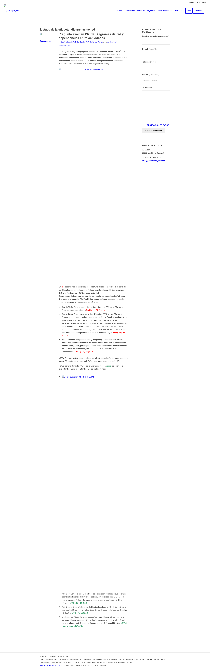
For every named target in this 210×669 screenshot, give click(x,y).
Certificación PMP (83, 42)
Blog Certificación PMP (68, 42)
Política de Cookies (56, 665)
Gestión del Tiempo (96, 42)
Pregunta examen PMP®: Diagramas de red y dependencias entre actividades (91, 36)
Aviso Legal (44, 665)
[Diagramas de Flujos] (46, 39)
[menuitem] (119, 10)
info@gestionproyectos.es (153, 160)
